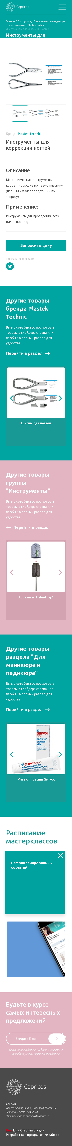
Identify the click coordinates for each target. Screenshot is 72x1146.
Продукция (24, 21)
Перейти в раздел (24, 353)
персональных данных (46, 1053)
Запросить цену (36, 245)
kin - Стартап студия (25, 1130)
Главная (10, 21)
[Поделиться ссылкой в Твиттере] (10, 266)
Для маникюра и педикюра (49, 21)
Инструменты (17, 25)
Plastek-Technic (36, 25)
